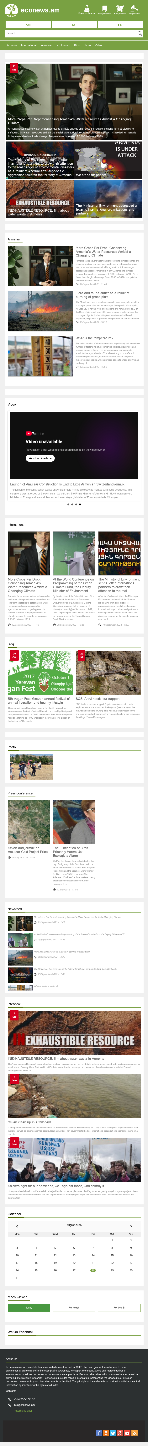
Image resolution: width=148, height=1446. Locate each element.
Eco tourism (63, 45)
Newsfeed (15, 909)
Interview (45, 45)
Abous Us (11, 1359)
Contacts (11, 1390)
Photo (87, 45)
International (28, 45)
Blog (77, 45)
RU (74, 25)
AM (28, 25)
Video (98, 45)
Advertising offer (23, 1410)
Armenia (12, 45)
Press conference (20, 793)
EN (120, 25)
